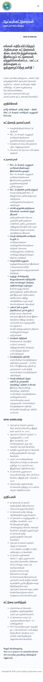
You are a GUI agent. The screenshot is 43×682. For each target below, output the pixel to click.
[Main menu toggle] (38, 6)
